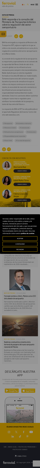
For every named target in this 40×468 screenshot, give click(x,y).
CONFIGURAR (20, 244)
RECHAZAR (20, 249)
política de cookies (27, 233)
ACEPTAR (20, 238)
